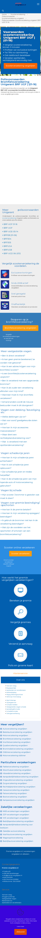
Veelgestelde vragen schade (16, 707)
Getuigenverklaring (13, 713)
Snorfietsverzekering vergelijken (16, 742)
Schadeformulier (12, 711)
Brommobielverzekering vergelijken (18, 749)
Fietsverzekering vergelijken (15, 793)
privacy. (28, 923)
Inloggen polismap (8, 896)
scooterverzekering (9, 218)
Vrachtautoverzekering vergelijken (17, 834)
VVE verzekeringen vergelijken (16, 818)
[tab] (20, 673)
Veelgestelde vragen (9, 898)
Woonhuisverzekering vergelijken (17, 770)
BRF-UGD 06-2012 (12, 253)
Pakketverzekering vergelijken (16, 767)
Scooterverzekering (18, 14)
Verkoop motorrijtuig (13, 697)
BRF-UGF (8, 228)
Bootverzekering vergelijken (15, 797)
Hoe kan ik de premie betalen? (16, 509)
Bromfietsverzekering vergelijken (17, 739)
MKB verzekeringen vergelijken (16, 811)
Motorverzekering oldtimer (14, 756)
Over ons (20, 680)
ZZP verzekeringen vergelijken (16, 815)
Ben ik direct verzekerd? (13, 356)
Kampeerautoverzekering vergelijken (18, 800)
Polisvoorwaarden (8, 16)
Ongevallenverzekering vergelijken (18, 780)
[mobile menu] (38, 4)
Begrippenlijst (11, 688)
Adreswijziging (11, 692)
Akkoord (20, 932)
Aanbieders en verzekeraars (16, 690)
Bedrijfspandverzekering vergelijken (18, 821)
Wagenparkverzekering (13, 838)
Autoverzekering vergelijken (15, 729)
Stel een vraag (11, 686)
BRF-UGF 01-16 (10, 224)
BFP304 (7, 239)
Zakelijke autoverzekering (14, 831)
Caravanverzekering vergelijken (16, 790)
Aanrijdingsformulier (13, 709)
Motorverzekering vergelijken (15, 735)
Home (4, 14)
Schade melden (11, 704)
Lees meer (20, 926)
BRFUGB (8, 250)
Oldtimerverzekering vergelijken (16, 752)
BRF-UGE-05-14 (11, 231)
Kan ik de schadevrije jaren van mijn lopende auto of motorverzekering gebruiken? (18, 482)
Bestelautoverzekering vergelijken (17, 732)
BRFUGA (8, 246)
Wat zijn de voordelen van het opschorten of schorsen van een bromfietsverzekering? (15, 531)
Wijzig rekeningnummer (14, 694)
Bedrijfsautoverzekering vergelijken (18, 841)
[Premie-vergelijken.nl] (20, 4)
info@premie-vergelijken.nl (12, 875)
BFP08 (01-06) (10, 235)
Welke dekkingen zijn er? (14, 417)
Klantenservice (20, 673)
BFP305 (7, 242)
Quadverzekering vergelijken (15, 746)
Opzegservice (11, 702)
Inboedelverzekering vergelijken (16, 773)
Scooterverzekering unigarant (13, 18)
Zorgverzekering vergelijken (15, 783)
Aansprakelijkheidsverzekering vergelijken (20, 777)
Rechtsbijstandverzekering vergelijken (19, 787)
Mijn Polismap (11, 700)
